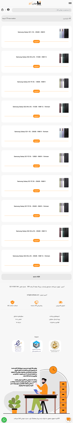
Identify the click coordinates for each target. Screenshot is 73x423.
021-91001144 (14, 287)
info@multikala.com (33, 295)
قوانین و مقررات (54, 322)
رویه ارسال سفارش (54, 319)
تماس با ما (18, 319)
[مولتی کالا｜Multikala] (35, 3)
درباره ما (18, 322)
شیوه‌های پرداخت (55, 316)
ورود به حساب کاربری (8, 9)
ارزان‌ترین (66, 18)
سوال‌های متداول (18, 316)
